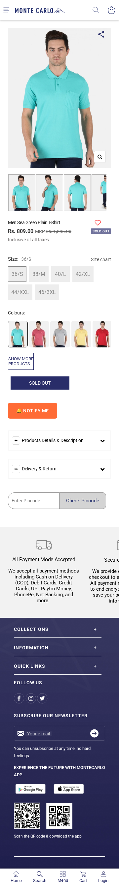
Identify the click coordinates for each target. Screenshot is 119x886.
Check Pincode (82, 501)
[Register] (94, 733)
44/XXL (20, 292)
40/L (60, 274)
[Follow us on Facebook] (19, 698)
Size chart (101, 259)
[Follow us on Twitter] (43, 698)
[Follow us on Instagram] (31, 698)
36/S (17, 274)
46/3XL (47, 292)
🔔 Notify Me (32, 410)
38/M (38, 274)
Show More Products (20, 361)
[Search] (100, 10)
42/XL (83, 274)
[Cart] (111, 10)
